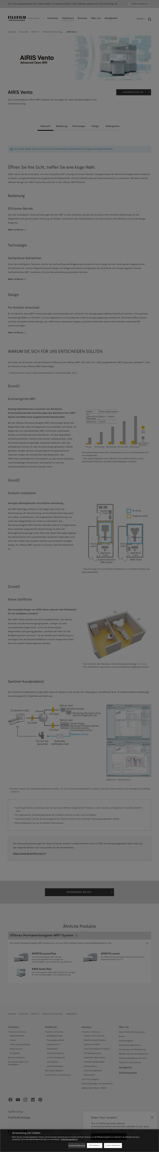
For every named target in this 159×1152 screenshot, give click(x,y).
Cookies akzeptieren (113, 1145)
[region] (79, 1140)
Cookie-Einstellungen (77, 1145)
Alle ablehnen (94, 1145)
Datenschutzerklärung (69, 1139)
